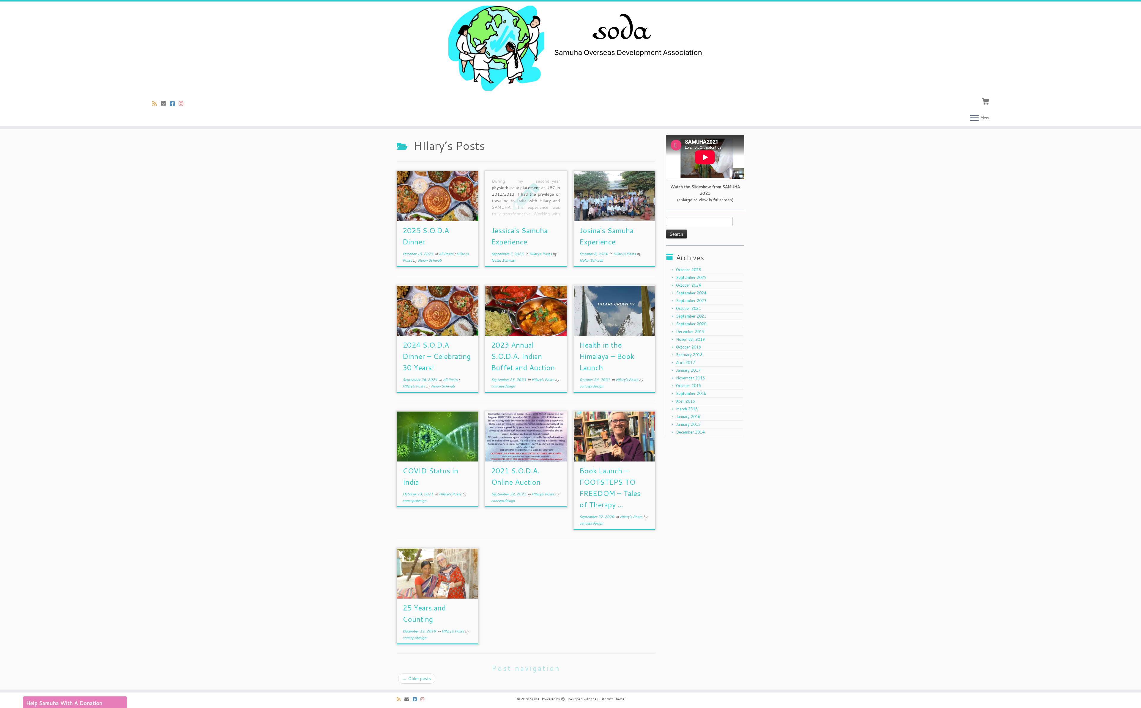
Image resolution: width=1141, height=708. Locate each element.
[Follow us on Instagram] (183, 103)
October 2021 (688, 308)
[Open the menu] (974, 118)
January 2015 (688, 424)
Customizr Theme (610, 699)
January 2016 (688, 416)
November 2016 (690, 378)
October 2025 (688, 269)
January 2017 (688, 370)
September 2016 (691, 393)
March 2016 (687, 409)
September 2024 (691, 293)
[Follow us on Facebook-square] (174, 103)
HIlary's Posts (541, 253)
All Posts (446, 253)
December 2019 (690, 331)
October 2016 (688, 385)
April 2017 (685, 362)
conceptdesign (503, 386)
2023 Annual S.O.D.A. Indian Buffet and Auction (523, 356)
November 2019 (690, 339)
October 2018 (688, 347)
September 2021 (691, 316)
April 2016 (685, 401)
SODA (534, 699)
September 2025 (691, 277)
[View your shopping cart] (986, 101)
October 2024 (688, 285)
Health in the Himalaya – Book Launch (606, 356)
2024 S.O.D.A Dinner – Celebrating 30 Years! (437, 356)
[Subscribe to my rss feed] (156, 103)
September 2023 (691, 300)
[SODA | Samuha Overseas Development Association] (570, 48)
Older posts (417, 679)
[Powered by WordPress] (563, 698)
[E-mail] (165, 103)
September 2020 (691, 323)
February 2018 (689, 354)
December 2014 (690, 432)
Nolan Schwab (430, 260)
